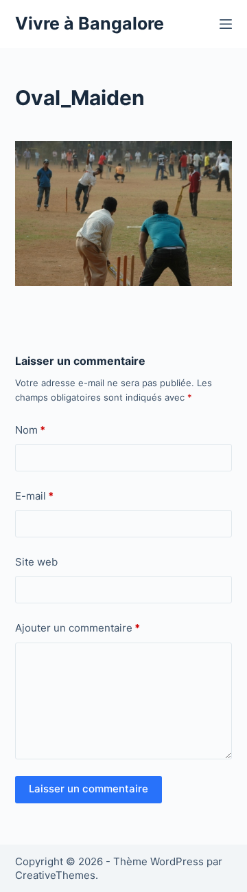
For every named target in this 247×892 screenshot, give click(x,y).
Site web (36, 561)
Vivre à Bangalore (89, 23)
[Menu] (226, 24)
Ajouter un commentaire (77, 627)
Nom (30, 429)
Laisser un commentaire (88, 788)
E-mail (34, 495)
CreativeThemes (55, 875)
